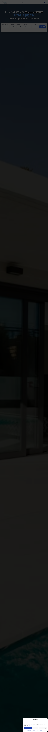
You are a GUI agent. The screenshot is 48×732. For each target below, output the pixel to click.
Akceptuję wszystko (27, 728)
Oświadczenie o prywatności (38, 730)
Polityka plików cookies (30, 730)
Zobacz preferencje (42, 728)
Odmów (35, 728)
